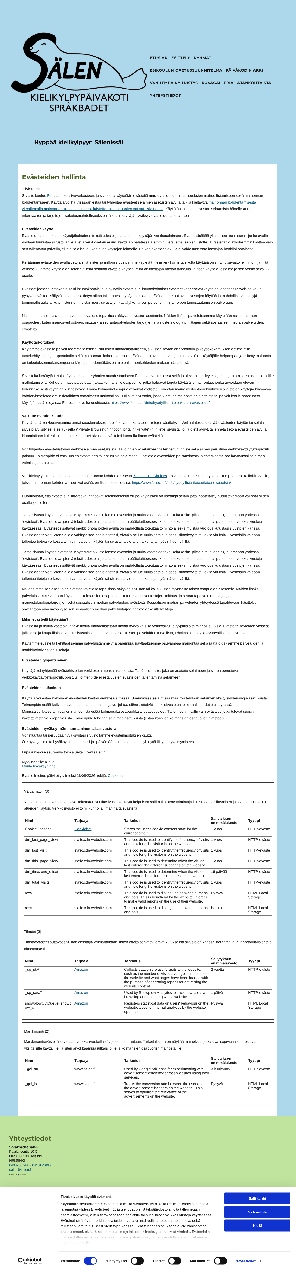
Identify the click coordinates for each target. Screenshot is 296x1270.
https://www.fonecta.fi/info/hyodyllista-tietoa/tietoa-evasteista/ (160, 403)
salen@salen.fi (20, 1169)
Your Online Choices (150, 476)
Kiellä (257, 1226)
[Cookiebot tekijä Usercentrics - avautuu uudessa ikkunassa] (30, 1260)
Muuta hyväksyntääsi (39, 766)
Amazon (81, 969)
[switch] (137, 1260)
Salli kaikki (257, 1198)
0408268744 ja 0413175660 (30, 1165)
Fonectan (55, 196)
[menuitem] (159, 58)
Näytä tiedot (245, 1261)
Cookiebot (116, 776)
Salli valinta (257, 1212)
